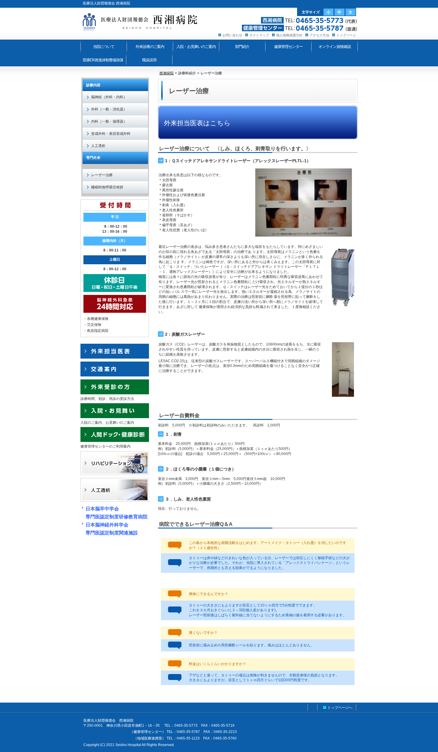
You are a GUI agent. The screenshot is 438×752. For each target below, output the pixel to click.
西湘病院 (166, 73)
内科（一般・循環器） (109, 121)
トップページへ (339, 708)
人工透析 (98, 146)
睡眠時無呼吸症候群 (107, 187)
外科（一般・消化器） (109, 109)
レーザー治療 (102, 175)
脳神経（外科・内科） (109, 97)
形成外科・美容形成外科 (111, 134)
